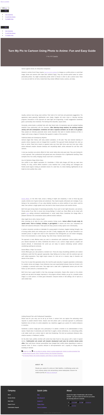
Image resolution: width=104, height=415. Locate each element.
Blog (38, 395)
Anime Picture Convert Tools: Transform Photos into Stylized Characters (43, 353)
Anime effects (25, 199)
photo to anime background (54, 351)
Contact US (39, 401)
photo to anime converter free (71, 351)
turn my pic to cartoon (50, 72)
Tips (30, 351)
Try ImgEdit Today (9, 19)
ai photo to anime (41, 351)
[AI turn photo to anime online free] (6, 25)
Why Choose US (41, 398)
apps (27, 213)
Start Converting (9, 14)
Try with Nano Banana (10, 17)
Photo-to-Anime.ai (51, 372)
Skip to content (5, 2)
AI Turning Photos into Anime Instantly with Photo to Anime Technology (43, 356)
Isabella (55, 56)
